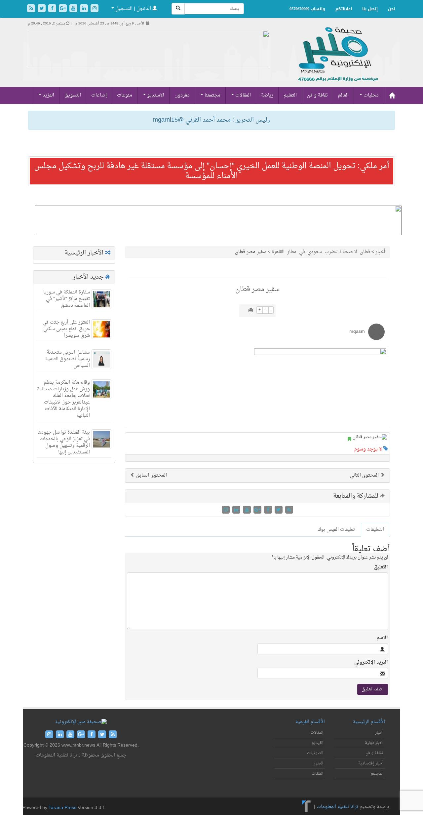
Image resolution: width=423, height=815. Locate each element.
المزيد (47, 95)
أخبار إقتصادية (370, 763)
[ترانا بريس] (306, 806)
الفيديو (317, 743)
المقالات (242, 95)
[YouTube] (74, 9)
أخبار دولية (374, 743)
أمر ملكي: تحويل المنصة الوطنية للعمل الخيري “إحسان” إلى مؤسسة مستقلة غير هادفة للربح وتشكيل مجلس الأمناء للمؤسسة (211, 171)
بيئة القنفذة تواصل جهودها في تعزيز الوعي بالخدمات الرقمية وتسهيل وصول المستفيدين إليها (63, 442)
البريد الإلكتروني (371, 662)
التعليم (290, 95)
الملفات (317, 773)
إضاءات (99, 95)
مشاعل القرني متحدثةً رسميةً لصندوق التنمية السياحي (67, 359)
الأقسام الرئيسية (369, 722)
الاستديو (155, 95)
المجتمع (377, 773)
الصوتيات (315, 753)
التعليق (381, 567)
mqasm (357, 331)
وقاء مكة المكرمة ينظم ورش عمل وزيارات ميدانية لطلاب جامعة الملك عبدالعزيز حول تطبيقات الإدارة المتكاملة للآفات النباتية (63, 399)
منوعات (124, 95)
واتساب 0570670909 (307, 9)
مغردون (182, 95)
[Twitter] (42, 9)
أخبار (380, 252)
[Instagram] (94, 9)
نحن (391, 9)
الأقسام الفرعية (310, 722)
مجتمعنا (211, 95)
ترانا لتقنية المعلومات (337, 806)
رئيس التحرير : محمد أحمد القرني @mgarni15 (211, 120)
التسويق (72, 95)
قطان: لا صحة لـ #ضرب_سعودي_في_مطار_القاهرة (321, 252)
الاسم (382, 638)
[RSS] (31, 9)
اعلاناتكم (343, 9)
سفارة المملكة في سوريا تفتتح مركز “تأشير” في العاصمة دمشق (66, 299)
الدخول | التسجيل (133, 8)
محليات (370, 95)
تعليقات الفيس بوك (336, 529)
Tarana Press (62, 807)
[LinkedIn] (84, 9)
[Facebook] (53, 9)
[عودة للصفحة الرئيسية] (337, 61)
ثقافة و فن (317, 95)
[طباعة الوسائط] (251, 310)
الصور (318, 763)
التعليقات (375, 529)
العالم (343, 95)
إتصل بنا (370, 9)
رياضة (267, 95)
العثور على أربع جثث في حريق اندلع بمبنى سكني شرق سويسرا (66, 329)
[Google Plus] (63, 9)
